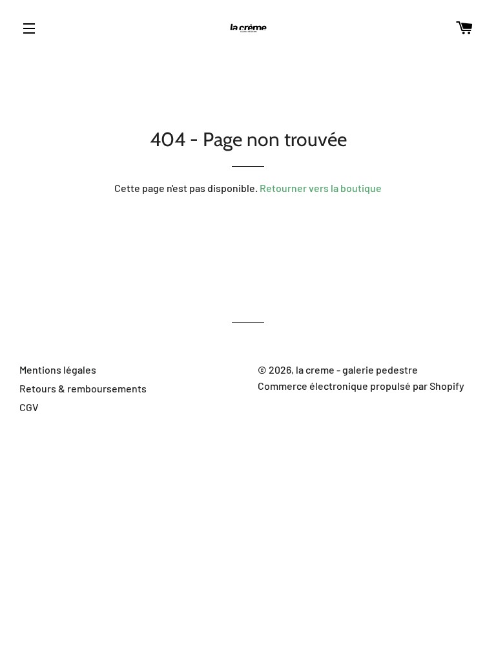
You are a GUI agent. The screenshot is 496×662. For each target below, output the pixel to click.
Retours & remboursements (83, 388)
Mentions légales (57, 369)
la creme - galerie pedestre (357, 369)
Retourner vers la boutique (321, 188)
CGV (29, 407)
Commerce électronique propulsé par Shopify (361, 385)
